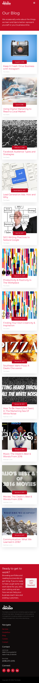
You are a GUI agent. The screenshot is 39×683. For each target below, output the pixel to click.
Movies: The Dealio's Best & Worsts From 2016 (17, 498)
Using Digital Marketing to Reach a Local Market (17, 110)
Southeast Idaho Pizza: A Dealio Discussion (16, 367)
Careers (5, 639)
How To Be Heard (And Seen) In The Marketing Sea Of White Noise (18, 411)
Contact (5, 642)
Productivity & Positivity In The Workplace (17, 281)
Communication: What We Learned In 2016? (17, 540)
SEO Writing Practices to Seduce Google (16, 238)
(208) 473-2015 (8, 661)
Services (5, 629)
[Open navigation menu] (34, 3)
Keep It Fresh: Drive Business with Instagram (18, 67)
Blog (4, 635)
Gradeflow (6, 632)
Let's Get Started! (31, 583)
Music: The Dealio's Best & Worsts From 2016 (17, 455)
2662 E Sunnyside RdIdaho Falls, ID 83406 (9, 653)
